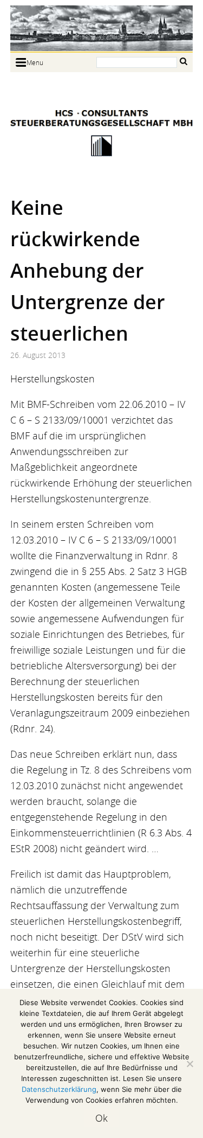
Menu (35, 62)
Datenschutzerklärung (59, 1089)
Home (101, 28)
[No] (189, 1063)
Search (183, 61)
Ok (101, 1117)
